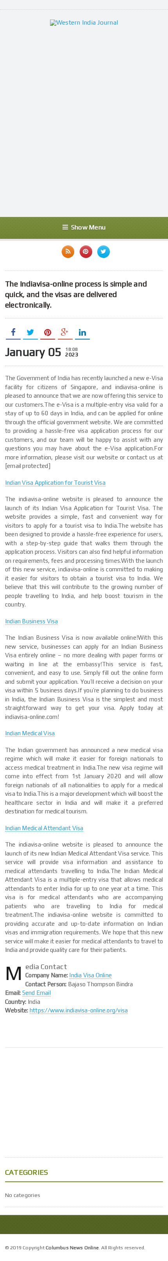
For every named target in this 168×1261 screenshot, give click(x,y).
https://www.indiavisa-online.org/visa (79, 1010)
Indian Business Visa (31, 621)
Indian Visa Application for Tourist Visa (55, 482)
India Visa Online (90, 975)
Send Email (36, 992)
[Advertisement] (84, 121)
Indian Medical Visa (30, 733)
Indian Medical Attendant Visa (44, 828)
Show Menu (88, 227)
